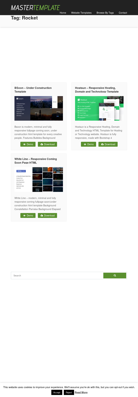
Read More (81, 392)
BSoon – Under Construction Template (33, 89)
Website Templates (81, 12)
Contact (123, 12)
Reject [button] (69, 392)
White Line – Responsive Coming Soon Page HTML (35, 160)
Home (63, 12)
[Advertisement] (69, 53)
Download (49, 144)
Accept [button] (56, 392)
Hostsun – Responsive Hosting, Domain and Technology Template (97, 89)
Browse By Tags (105, 12)
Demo (29, 144)
